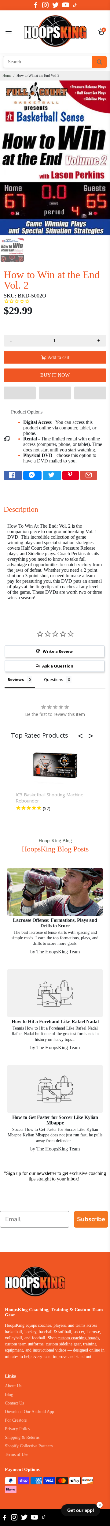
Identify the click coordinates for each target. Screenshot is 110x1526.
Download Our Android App (29, 1411)
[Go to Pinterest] (70, 475)
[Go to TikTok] (75, 5)
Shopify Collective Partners (29, 1446)
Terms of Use (16, 1454)
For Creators (16, 1420)
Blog (9, 1394)
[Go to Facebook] (35, 5)
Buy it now (55, 375)
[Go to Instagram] (45, 5)
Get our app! (80, 1510)
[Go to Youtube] (65, 5)
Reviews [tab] (16, 679)
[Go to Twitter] (55, 5)
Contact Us (14, 1403)
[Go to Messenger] (32, 475)
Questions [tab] (53, 679)
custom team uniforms (24, 1344)
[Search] (99, 62)
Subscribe (91, 1219)
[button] (20, 393)
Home (6, 75)
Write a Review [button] (58, 651)
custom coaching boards (78, 1338)
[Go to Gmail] (88, 475)
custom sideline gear (63, 1344)
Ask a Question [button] (57, 666)
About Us (13, 1386)
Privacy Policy (17, 1429)
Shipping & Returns (22, 1437)
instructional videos (49, 1350)
